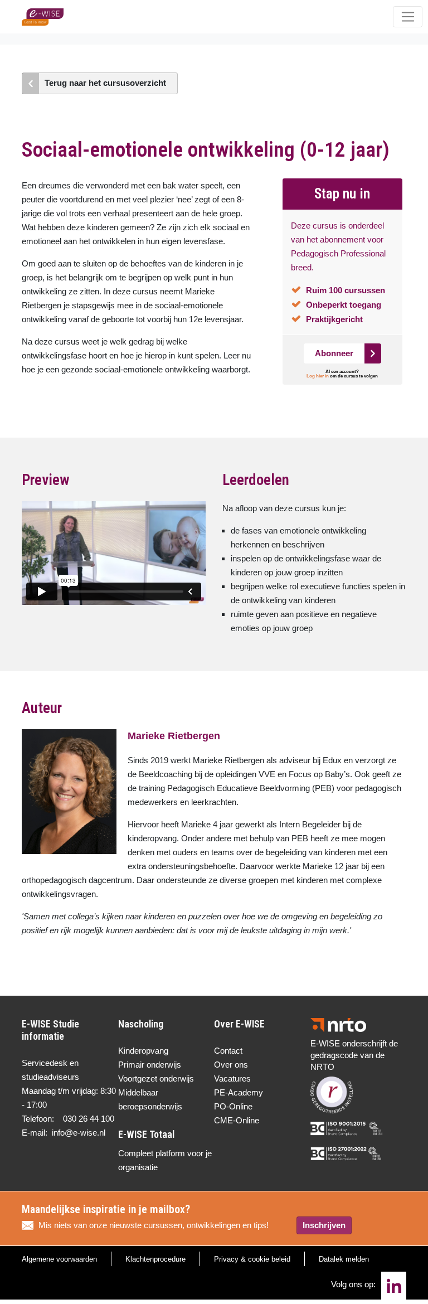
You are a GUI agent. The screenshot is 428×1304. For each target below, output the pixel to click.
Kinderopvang (143, 1050)
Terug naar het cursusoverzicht (105, 83)
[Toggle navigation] (407, 16)
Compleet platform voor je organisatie (165, 1160)
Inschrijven (324, 1225)
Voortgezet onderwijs (156, 1078)
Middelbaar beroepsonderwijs (150, 1099)
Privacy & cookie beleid (252, 1259)
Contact (228, 1050)
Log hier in (318, 376)
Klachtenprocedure (155, 1259)
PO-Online (233, 1106)
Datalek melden (344, 1259)
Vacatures (232, 1078)
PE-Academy (238, 1092)
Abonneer (334, 353)
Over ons (231, 1064)
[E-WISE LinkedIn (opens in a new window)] (393, 1286)
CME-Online (236, 1120)
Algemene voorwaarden (59, 1259)
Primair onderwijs (149, 1064)
